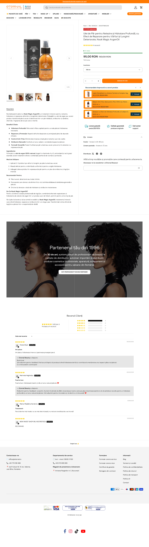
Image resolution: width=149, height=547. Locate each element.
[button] (141, 7)
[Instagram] (70, 532)
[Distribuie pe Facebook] (97, 154)
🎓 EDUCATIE (66, 18)
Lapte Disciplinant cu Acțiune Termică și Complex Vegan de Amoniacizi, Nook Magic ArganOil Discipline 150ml (111, 93)
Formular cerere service (108, 459)
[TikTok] (76, 532)
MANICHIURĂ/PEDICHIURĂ (73, 14)
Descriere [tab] (10, 109)
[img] (20, 342)
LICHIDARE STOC (25, 18)
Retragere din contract (107, 471)
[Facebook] (65, 532)
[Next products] (140, 87)
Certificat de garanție (106, 467)
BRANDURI (48, 18)
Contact (126, 483)
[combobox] (82, 7)
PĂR (26, 14)
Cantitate (86, 65)
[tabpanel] (40, 159)
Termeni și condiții (129, 463)
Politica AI (126, 479)
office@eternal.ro (15, 459)
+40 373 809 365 (61, 463)
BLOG (57, 18)
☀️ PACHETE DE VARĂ (14, 14)
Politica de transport (130, 475)
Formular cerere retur (107, 463)
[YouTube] (83, 532)
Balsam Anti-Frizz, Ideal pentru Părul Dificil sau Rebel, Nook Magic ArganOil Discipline (111, 102)
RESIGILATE (38, 18)
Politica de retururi (130, 471)
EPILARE (56, 14)
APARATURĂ (92, 14)
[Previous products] (136, 87)
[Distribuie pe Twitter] (93, 154)
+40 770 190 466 (15, 463)
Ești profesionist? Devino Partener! (74, 272)
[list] (40, 58)
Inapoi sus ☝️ (74, 443)
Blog (124, 459)
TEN (34, 14)
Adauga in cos (122, 81)
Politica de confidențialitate (133, 467)
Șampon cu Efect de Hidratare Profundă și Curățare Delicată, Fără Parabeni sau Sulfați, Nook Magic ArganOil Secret (111, 112)
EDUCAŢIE (10, 18)
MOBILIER (105, 14)
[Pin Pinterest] (101, 154)
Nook (85, 26)
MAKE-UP (44, 14)
